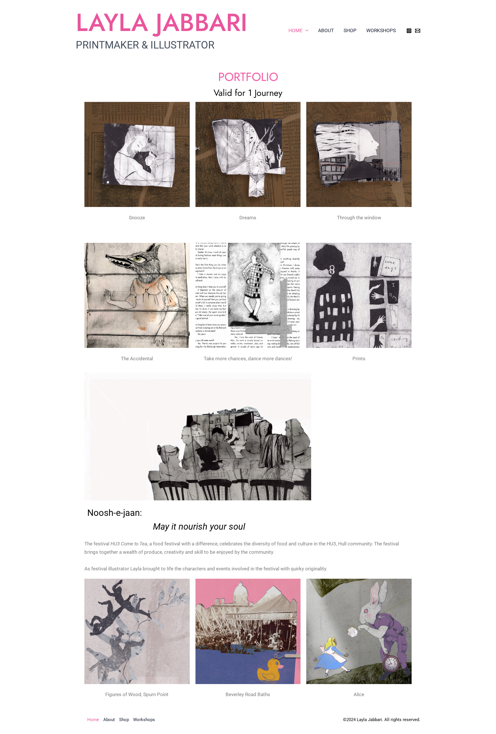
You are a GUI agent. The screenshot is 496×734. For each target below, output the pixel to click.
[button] (305, 30)
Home (295, 30)
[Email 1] (417, 30)
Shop (350, 30)
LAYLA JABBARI (161, 22)
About (326, 30)
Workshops (381, 30)
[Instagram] (409, 30)
